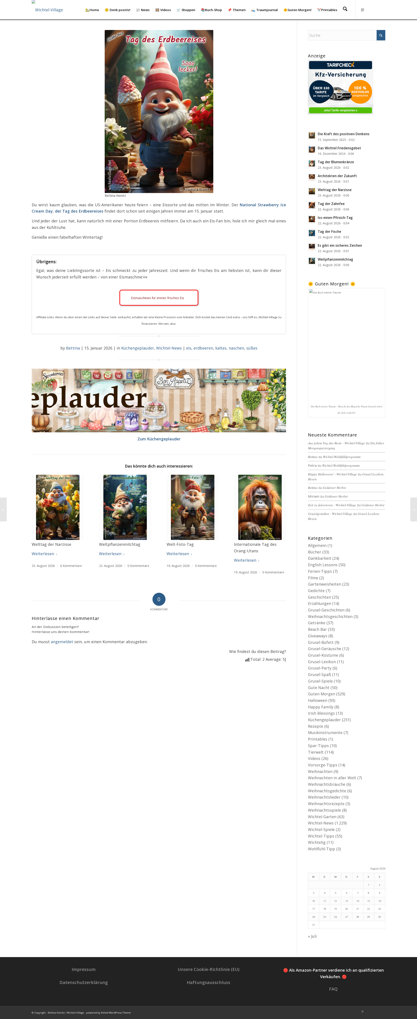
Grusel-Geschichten (326, 610)
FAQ (333, 989)
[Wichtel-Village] (47, 10)
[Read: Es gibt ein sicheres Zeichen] (312, 247)
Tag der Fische (329, 231)
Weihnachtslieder (324, 797)
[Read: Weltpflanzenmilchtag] (312, 261)
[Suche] (345, 10)
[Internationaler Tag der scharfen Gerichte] (413, 509)
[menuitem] (92, 10)
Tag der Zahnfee (331, 203)
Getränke (316, 622)
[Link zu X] (382, 9)
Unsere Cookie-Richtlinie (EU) (208, 969)
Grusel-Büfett (321, 642)
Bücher (314, 551)
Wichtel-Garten (322, 816)
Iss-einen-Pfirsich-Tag (335, 217)
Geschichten (319, 597)
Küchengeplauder (137, 348)
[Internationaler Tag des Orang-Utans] (260, 507)
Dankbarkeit (319, 558)
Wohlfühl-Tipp (321, 848)
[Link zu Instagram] (369, 9)
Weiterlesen (43, 553)
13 (346, 900)
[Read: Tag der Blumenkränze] (312, 163)
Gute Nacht (318, 687)
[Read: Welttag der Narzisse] (312, 191)
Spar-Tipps (318, 745)
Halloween (317, 700)
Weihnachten (320, 771)
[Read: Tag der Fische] (312, 233)
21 (357, 908)
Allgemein (317, 545)
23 (379, 908)
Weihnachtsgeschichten (330, 616)
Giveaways (317, 635)
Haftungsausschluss (208, 982)
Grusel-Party (319, 668)
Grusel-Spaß (319, 674)
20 (346, 908)
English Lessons (323, 564)
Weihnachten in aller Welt (332, 777)
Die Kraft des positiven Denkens (343, 134)
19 (335, 908)
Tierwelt (316, 752)
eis (188, 348)
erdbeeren (203, 348)
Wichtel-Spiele (321, 829)
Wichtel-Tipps (321, 836)
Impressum (84, 969)
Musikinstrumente (325, 732)
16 (379, 900)
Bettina (73, 348)
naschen (236, 348)
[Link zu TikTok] (375, 9)
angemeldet (62, 641)
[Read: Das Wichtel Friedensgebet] (312, 149)
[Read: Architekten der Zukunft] (312, 177)
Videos (314, 758)
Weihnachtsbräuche (326, 784)
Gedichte (316, 590)
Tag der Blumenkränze (336, 162)
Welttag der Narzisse (335, 190)
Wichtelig (317, 842)
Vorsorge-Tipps (322, 765)
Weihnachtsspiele (324, 810)
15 (368, 900)
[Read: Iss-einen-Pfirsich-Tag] (312, 219)
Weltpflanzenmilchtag (335, 259)
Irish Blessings (321, 713)
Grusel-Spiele (320, 681)
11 (324, 900)
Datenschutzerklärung (84, 982)
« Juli (312, 936)
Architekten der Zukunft (337, 176)
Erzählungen (319, 603)
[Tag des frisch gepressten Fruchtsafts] (3, 509)
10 (313, 900)
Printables (317, 739)
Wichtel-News (169, 348)
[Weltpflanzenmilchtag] (125, 507)
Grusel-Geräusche (324, 648)
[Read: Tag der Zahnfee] (312, 205)
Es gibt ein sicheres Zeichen (340, 245)
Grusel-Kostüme (323, 655)
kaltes (221, 348)
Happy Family (320, 706)
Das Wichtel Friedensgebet (339, 148)
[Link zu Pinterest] (362, 9)
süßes (251, 348)
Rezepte (315, 726)
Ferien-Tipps (320, 571)
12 (335, 900)
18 (324, 908)
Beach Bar (317, 629)
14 (357, 900)
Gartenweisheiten (324, 584)
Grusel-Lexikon (322, 661)
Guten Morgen (321, 693)
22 (368, 908)
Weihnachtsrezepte (326, 803)
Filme (313, 577)
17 (313, 908)
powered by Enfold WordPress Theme (108, 1012)
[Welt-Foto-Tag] (193, 507)
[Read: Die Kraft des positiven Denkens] (312, 135)
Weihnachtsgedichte (327, 790)
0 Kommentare (71, 565)
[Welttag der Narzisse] (58, 507)
